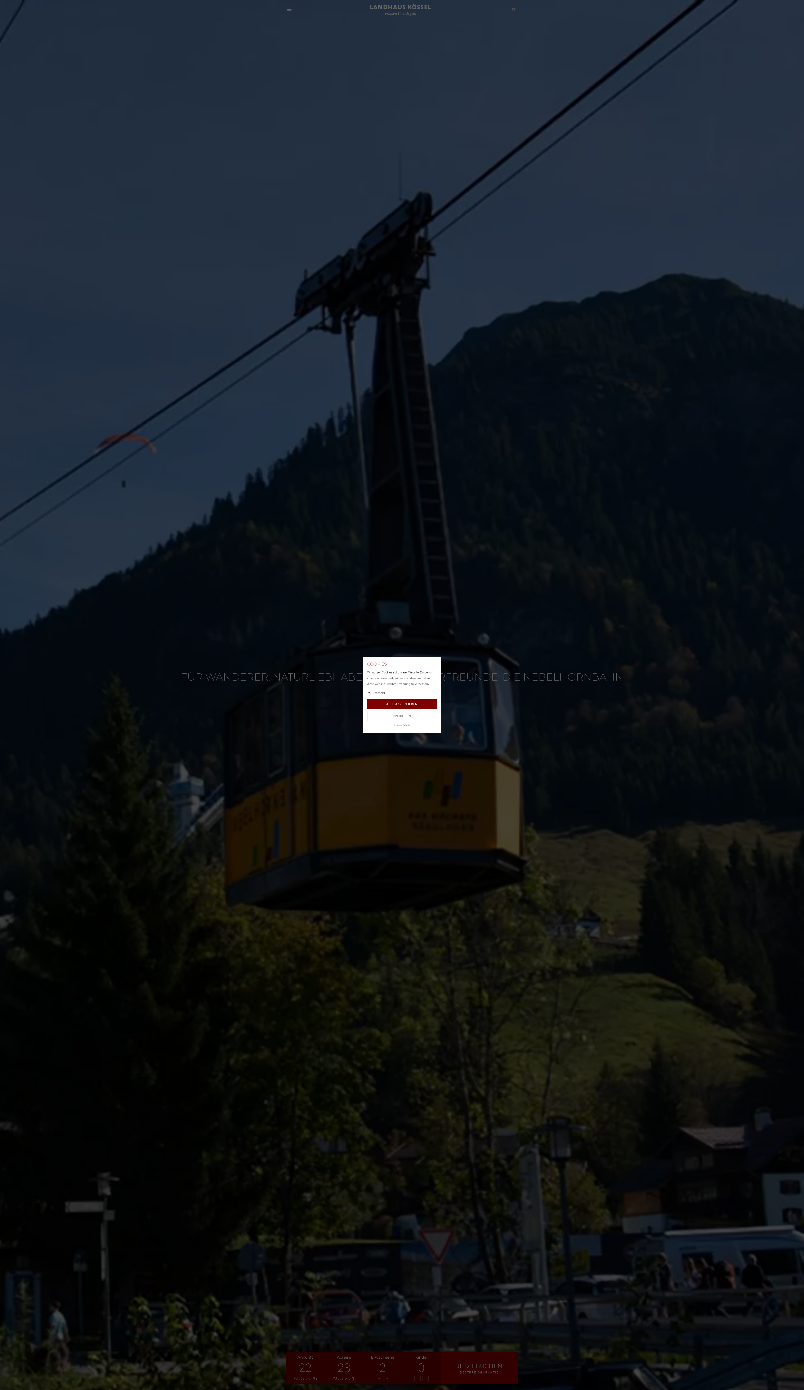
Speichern (402, 716)
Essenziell (379, 693)
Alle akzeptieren (401, 704)
